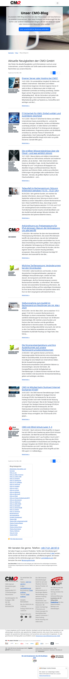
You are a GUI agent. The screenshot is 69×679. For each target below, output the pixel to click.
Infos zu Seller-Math (15, 504)
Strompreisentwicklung (13, 353)
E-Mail (52, 553)
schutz (10, 432)
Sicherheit (10, 124)
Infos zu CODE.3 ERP (15, 476)
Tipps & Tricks (14, 533)
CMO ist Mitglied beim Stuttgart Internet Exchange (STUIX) (41, 388)
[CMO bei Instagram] (30, 617)
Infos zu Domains (15, 478)
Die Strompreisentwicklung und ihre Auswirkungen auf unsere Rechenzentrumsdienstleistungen (39, 347)
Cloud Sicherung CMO (12, 167)
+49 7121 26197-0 (50, 547)
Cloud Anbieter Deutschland (13, 170)
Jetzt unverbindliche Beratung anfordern (34, 29)
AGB (55, 648)
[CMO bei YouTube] (26, 617)
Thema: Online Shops (16, 527)
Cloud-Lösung (11, 166)
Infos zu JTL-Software (16, 482)
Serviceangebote (14, 515)
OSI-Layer (10, 435)
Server (16, 89)
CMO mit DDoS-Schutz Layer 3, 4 (37, 427)
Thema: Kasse (14, 525)
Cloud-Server (11, 163)
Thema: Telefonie (14, 531)
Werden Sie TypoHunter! (15, 649)
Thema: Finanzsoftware (16, 523)
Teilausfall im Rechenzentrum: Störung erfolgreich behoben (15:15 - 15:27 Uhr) (40, 189)
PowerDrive (54, 602)
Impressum (52, 649)
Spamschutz (11, 126)
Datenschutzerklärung (44, 675)
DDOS (18, 431)
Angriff (14, 431)
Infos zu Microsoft (15, 494)
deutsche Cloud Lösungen (13, 169)
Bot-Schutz (10, 128)
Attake (10, 437)
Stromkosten (11, 273)
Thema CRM (13, 519)
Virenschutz (16, 131)
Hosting (13, 89)
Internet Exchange (12, 396)
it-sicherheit (11, 131)
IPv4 (9, 236)
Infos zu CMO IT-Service (16, 474)
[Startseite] (15, 3)
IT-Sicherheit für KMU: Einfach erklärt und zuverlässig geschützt (41, 114)
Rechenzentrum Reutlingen (13, 310)
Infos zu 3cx (13, 473)
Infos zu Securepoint (16, 500)
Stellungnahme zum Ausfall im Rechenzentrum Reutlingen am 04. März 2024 (41, 305)
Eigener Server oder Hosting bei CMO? (40, 78)
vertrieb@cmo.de (47, 558)
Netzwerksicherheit (12, 127)
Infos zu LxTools (14, 490)
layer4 (10, 434)
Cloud (10, 89)
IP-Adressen (13, 236)
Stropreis (16, 351)
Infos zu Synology (15, 511)
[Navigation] (57, 3)
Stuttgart (10, 394)
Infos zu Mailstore (15, 492)
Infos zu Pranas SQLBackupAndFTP (20, 498)
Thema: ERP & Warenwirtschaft (18, 521)
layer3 (16, 432)
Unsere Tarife (13, 535)
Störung (10, 195)
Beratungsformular (28, 560)
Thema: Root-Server (15, 529)
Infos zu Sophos (14, 509)
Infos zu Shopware (15, 505)
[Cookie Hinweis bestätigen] (66, 668)
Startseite (11, 53)
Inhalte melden (39, 648)
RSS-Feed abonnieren (16, 539)
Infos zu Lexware (14, 486)
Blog (16, 53)
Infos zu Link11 (14, 488)
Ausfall (10, 308)
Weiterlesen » (26, 106)
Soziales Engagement (16, 517)
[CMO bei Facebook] (21, 617)
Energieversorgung (12, 275)
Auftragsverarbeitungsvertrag (42, 649)
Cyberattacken (15, 435)
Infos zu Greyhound (15, 480)
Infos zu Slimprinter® (16, 507)
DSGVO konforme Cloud (12, 92)
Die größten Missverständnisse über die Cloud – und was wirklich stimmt (40, 152)
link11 (13, 432)
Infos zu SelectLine (15, 502)
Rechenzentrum (16, 124)
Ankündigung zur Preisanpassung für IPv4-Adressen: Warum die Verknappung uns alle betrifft (41, 228)
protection (14, 434)
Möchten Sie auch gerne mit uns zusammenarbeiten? (29, 640)
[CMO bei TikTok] (21, 620)
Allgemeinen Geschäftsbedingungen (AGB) (48, 636)
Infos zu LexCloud (15, 484)
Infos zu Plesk (14, 496)
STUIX (14, 394)
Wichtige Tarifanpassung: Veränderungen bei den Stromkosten (41, 266)
